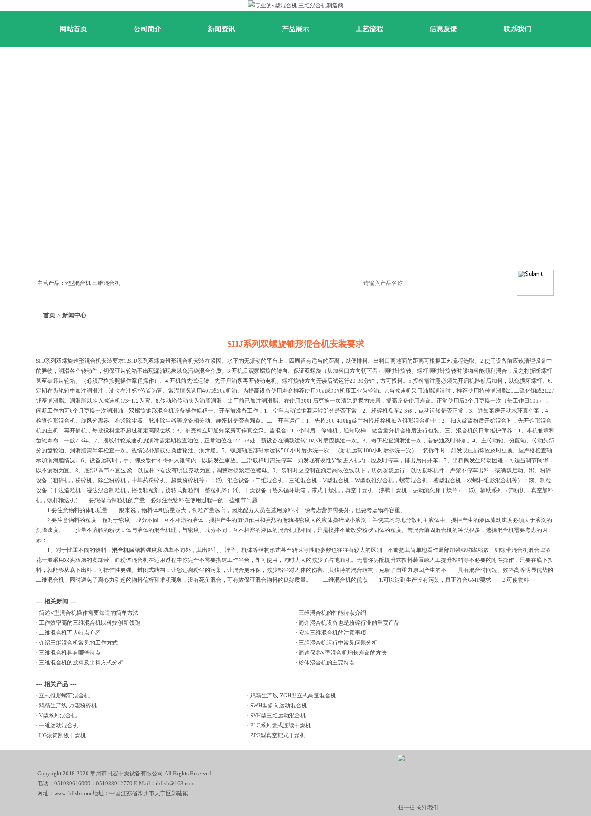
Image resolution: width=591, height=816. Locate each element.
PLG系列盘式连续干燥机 (280, 725)
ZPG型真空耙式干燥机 (277, 735)
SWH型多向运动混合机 (278, 705)
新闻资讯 (221, 28)
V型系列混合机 (58, 715)
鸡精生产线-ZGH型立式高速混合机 (293, 695)
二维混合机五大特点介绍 (70, 632)
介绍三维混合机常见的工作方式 (78, 642)
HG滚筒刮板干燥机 (62, 735)
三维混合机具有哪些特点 (70, 652)
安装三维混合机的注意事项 (332, 632)
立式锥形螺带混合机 (64, 695)
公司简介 (147, 28)
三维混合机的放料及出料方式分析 (81, 662)
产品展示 (295, 28)
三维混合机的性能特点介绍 (332, 613)
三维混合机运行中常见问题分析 (338, 642)
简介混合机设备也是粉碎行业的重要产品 (349, 622)
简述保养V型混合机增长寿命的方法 (343, 652)
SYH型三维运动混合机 (278, 715)
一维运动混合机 (58, 725)
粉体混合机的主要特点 (327, 662)
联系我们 (517, 28)
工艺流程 (369, 28)
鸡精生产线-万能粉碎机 (68, 705)
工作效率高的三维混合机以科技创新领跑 (89, 622)
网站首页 (73, 28)
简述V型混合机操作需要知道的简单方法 (88, 613)
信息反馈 (443, 28)
